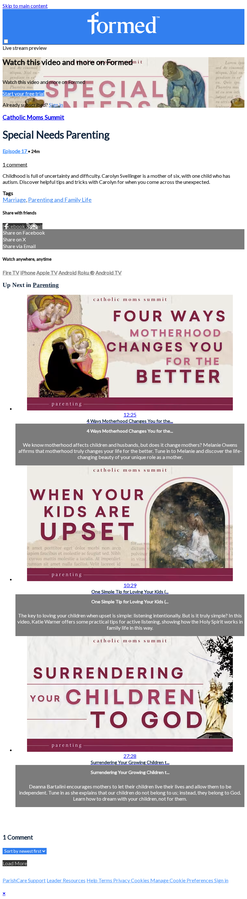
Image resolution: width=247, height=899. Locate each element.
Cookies (140, 880)
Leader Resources (66, 880)
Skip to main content (25, 6)
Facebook (14, 226)
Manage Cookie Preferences (182, 880)
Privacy (122, 880)
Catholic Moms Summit (33, 117)
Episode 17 (15, 151)
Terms (105, 880)
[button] (6, 41)
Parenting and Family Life (60, 199)
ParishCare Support (24, 880)
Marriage (14, 199)
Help (92, 880)
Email (36, 226)
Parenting (46, 285)
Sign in (56, 105)
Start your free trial (23, 93)
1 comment (15, 164)
